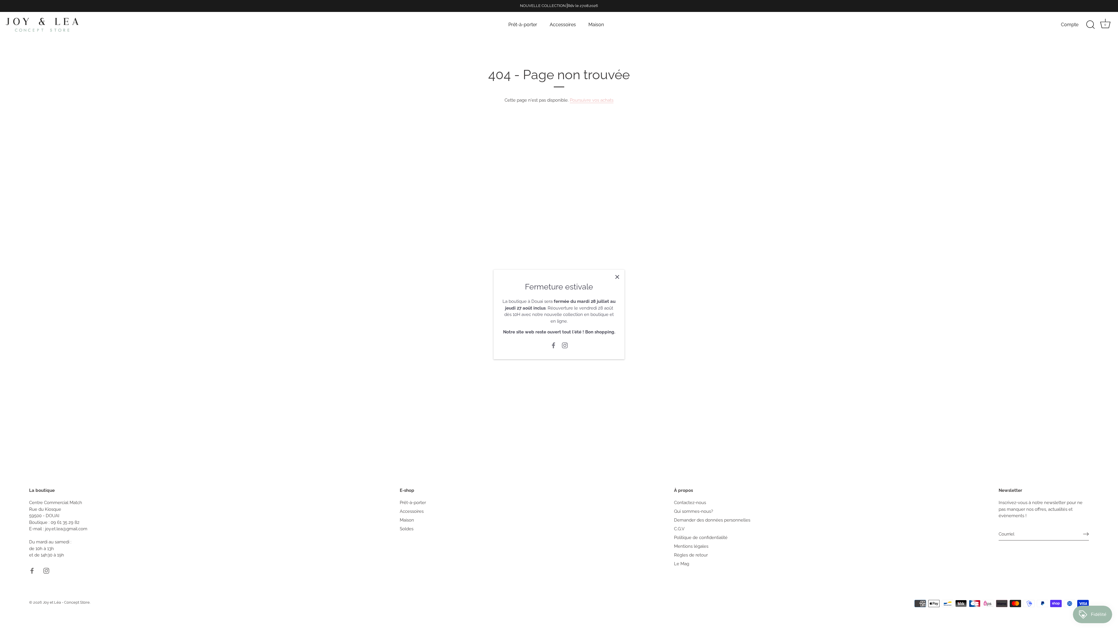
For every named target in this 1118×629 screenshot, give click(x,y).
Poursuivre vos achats (591, 100)
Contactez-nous (690, 502)
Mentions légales (691, 546)
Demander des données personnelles (712, 520)
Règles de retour (691, 555)
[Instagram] (565, 345)
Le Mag (681, 563)
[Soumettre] (1086, 534)
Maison (596, 24)
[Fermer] (617, 277)
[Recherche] (1090, 24)
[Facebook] (553, 345)
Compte (1069, 24)
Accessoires (563, 24)
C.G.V (679, 528)
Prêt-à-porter (522, 24)
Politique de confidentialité (701, 537)
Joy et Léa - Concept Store (66, 602)
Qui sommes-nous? (693, 511)
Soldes (406, 528)
